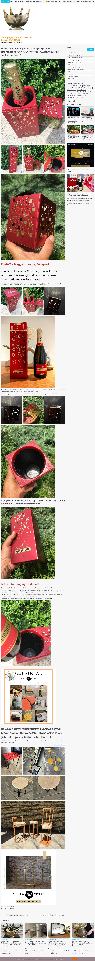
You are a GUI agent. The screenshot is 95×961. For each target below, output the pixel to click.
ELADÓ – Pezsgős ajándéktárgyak (74, 67)
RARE (75, 93)
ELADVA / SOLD (10, 906)
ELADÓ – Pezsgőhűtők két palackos (74, 60)
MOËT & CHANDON (81, 89)
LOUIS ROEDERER (71, 89)
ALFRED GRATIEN (71, 81)
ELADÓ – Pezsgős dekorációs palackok (75, 69)
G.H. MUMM (70, 87)
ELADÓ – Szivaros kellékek (72, 76)
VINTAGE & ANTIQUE (81, 95)
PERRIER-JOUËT (71, 91)
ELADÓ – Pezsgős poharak (72, 71)
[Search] (92, 23)
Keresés (69, 47)
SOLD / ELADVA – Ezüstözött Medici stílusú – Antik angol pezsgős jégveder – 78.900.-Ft (83, 943)
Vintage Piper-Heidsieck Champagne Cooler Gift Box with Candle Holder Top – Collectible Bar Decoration (33, 502)
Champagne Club (5, 946)
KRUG (75, 87)
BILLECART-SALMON (72, 83)
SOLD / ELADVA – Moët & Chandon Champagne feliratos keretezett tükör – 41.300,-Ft (57, 943)
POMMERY (70, 93)
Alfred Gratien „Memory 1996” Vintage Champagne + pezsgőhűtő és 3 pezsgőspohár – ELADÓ (53, 1)
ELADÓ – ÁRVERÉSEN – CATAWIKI (74, 53)
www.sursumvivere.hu (59, 745)
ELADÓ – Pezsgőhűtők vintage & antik (75, 64)
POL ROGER (88, 91)
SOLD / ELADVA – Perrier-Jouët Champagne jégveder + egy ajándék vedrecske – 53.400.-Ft (35, 943)
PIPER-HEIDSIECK (9, 908)
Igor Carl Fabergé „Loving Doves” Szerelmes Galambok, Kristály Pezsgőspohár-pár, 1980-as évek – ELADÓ (73, 120)
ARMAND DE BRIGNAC (81, 81)
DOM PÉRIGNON (86, 85)
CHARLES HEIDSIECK (72, 85)
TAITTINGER (85, 93)
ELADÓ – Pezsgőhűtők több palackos (75, 62)
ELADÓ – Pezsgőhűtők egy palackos (75, 57)
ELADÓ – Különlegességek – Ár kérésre (75, 55)
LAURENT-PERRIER (88, 87)
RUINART (80, 93)
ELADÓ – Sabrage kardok (72, 74)
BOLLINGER (80, 83)
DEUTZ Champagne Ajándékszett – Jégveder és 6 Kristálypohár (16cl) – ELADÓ (87, 119)
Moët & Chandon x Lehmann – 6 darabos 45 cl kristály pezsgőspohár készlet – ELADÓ (73, 137)
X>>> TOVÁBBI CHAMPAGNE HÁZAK (75, 97)
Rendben (75, 959)
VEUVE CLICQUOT (72, 95)
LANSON (80, 87)
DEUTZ (79, 85)
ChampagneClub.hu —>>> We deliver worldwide (16, 38)
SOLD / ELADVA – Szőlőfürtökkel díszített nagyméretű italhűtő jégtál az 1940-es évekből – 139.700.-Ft (11, 943)
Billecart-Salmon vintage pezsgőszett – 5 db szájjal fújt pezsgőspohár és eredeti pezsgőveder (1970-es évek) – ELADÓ (87, 138)
